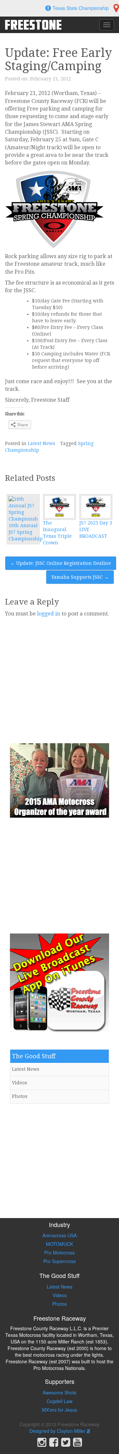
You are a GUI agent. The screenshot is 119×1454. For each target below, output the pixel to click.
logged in (48, 614)
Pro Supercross (59, 1261)
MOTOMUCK (59, 1244)
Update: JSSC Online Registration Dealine (60, 563)
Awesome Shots (59, 1392)
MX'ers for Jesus (59, 1409)
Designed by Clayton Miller (58, 1431)
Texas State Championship (81, 8)
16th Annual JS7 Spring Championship (26, 532)
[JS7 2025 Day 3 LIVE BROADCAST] (95, 507)
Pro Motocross (59, 1252)
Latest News (41, 443)
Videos (19, 1082)
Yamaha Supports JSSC (80, 577)
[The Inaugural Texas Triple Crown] (59, 507)
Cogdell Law (59, 1401)
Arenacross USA (59, 1235)
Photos (19, 1096)
